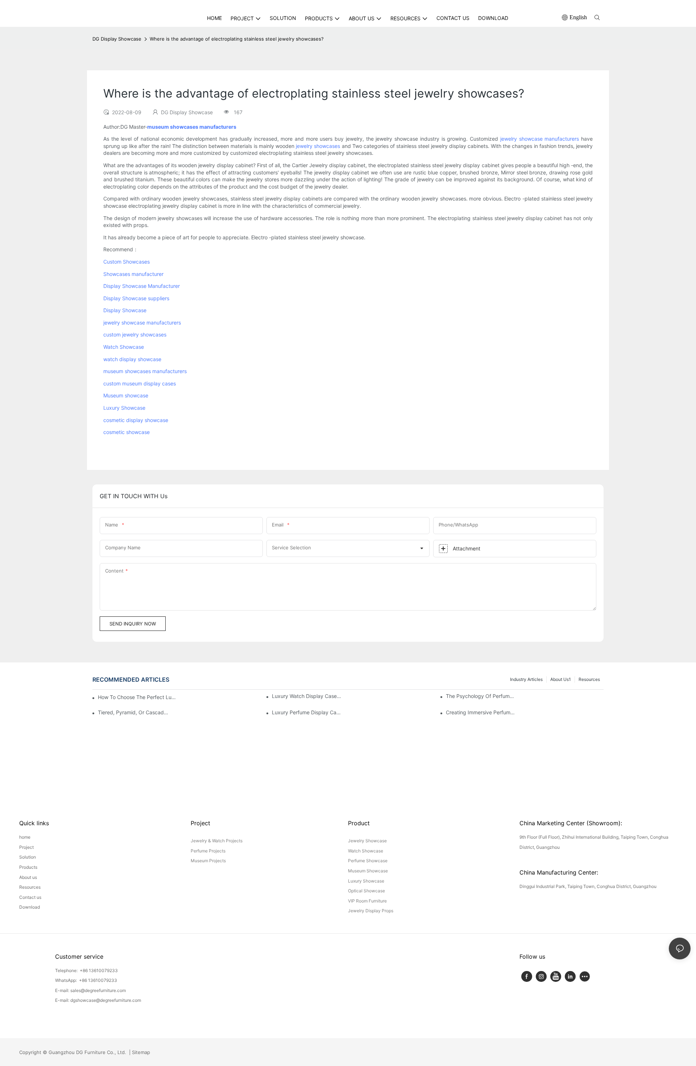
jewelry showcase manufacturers (539, 139)
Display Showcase (124, 310)
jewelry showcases (318, 146)
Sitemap (140, 1052)
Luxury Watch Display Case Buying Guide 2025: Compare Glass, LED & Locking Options (307, 696)
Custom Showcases (126, 262)
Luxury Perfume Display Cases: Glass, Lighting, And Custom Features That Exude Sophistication (307, 712)
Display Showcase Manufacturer (141, 286)
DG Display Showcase (116, 39)
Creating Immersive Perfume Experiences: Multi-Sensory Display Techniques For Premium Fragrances (481, 712)
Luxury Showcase (124, 408)
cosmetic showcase (126, 432)
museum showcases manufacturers (145, 371)
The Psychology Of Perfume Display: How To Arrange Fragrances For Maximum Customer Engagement (481, 696)
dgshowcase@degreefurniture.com (105, 1000)
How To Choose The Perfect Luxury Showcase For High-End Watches (137, 697)
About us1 (560, 679)
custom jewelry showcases (134, 334)
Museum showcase (125, 395)
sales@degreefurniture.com (98, 990)
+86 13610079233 (98, 970)
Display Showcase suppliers (136, 298)
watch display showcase (132, 359)
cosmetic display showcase (135, 420)
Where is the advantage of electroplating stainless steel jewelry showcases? (237, 39)
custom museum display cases (139, 383)
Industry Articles (526, 679)
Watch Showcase (123, 347)
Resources (589, 679)
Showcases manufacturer (133, 274)
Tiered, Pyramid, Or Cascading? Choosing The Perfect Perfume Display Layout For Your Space (133, 712)
